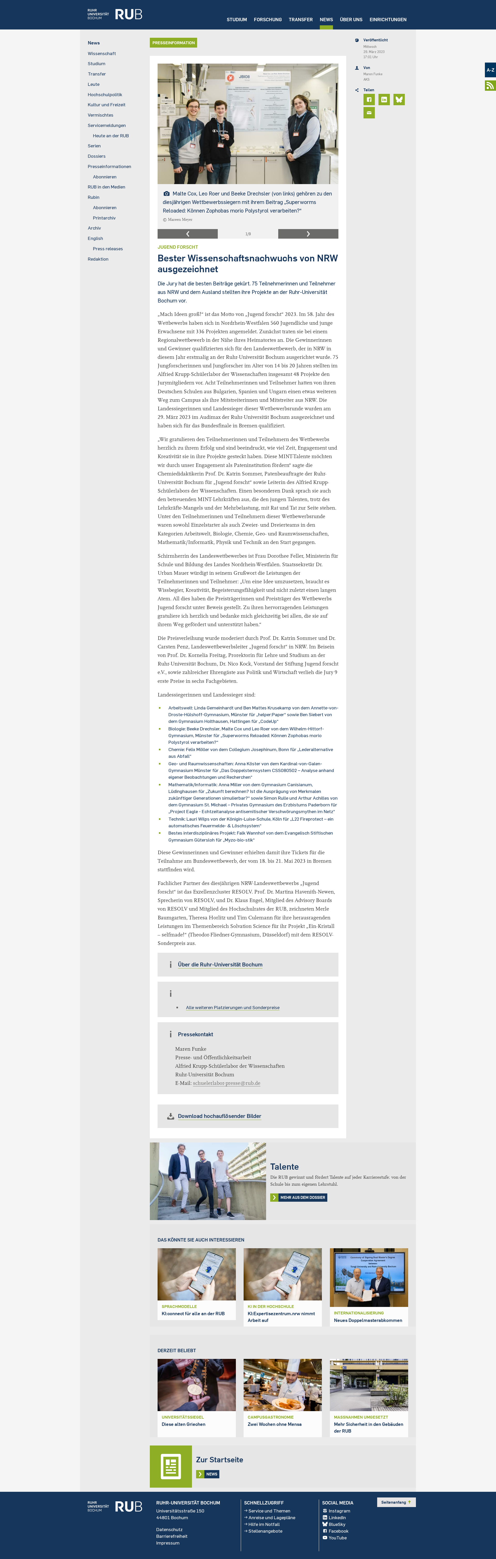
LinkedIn (337, 1517)
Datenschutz (169, 1529)
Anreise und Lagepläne (272, 1517)
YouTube (338, 1537)
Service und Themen (269, 1510)
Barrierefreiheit (172, 1536)
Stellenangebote (265, 1531)
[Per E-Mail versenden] (369, 112)
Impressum (168, 1543)
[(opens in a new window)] (111, 14)
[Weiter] (308, 234)
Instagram (339, 1510)
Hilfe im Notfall (264, 1524)
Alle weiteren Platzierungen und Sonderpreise (233, 1007)
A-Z (490, 70)
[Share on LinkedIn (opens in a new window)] (384, 99)
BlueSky (337, 1524)
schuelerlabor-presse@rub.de (226, 1083)
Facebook (338, 1531)
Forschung (268, 19)
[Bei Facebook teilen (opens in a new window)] (369, 99)
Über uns (351, 19)
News (326, 19)
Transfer (301, 19)
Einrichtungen (388, 19)
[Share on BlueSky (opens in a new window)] (399, 99)
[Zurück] (188, 234)
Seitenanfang (396, 1502)
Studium (237, 19)
